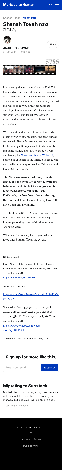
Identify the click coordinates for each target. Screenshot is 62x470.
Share (53, 44)
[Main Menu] (57, 5)
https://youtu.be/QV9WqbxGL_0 (22, 277)
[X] (31, 433)
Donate (37, 439)
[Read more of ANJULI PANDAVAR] (7, 40)
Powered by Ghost (31, 445)
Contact (26, 439)
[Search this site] (50, 5)
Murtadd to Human (18, 4)
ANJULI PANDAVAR (16, 48)
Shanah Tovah (12, 17)
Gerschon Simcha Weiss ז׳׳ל (37, 155)
